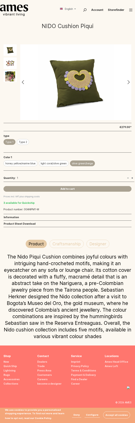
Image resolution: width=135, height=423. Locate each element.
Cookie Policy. (43, 418)
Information (11, 217)
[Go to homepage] (14, 10)
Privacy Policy (80, 366)
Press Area (44, 370)
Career (75, 383)
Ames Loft (111, 366)
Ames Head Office (116, 361)
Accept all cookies (116, 415)
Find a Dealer (79, 379)
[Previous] (22, 82)
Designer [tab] (97, 243)
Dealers (42, 361)
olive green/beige (82, 163)
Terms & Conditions (83, 370)
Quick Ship (10, 366)
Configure (92, 414)
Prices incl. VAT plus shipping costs (22, 196)
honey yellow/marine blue (20, 163)
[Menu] (131, 9)
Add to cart (67, 188)
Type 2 (23, 141)
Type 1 (9, 141)
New (6, 361)
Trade (41, 366)
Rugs (7, 374)
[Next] (128, 82)
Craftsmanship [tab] (67, 243)
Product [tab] (36, 243)
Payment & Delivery (83, 374)
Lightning (9, 370)
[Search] (85, 9)
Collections (11, 383)
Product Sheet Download (20, 223)
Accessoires (12, 379)
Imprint (75, 361)
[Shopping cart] (78, 8)
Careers (42, 379)
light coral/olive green (54, 163)
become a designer (49, 383)
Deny (76, 414)
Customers (44, 374)
